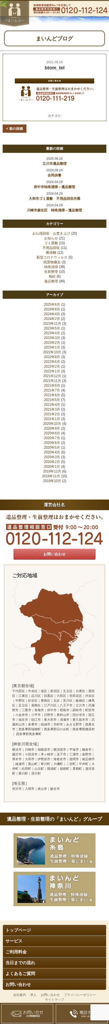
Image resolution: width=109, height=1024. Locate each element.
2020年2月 (52, 462)
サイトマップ (54, 999)
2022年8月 (52, 357)
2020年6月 (52, 443)
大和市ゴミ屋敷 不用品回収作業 (54, 199)
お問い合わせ (18, 984)
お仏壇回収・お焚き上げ (51, 233)
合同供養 (54, 175)
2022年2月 (52, 366)
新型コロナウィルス (52, 257)
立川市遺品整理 (55, 164)
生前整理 (51, 272)
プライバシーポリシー (80, 995)
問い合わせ (27, 1013)
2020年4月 (52, 452)
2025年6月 (52, 304)
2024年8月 (52, 309)
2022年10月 (52, 352)
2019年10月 (52, 481)
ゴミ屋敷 (51, 243)
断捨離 (51, 253)
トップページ (18, 930)
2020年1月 (52, 467)
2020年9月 (52, 428)
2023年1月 (52, 347)
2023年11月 (52, 324)
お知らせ (51, 238)
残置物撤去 (52, 262)
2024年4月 (52, 314)
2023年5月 (52, 328)
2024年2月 (52, 319)
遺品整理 (51, 281)
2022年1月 (52, 371)
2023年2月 (52, 343)
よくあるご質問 (20, 973)
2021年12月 (52, 376)
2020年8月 (52, 433)
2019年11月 (51, 476)
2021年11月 (52, 381)
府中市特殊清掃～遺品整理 (54, 187)
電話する (82, 1013)
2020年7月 (52, 438)
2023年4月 (52, 333)
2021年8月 (52, 386)
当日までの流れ (20, 962)
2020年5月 (52, 447)
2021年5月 (52, 400)
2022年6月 (52, 362)
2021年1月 (52, 419)
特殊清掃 (51, 267)
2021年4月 (52, 405)
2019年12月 (52, 471)
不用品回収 (51, 248)
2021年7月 (52, 390)
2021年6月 (52, 395)
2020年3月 (52, 457)
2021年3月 (52, 409)
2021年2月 (52, 414)
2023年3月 (52, 338)
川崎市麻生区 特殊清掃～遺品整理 (54, 210)
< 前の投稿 (14, 129)
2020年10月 (52, 424)
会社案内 (19, 995)
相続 (52, 276)
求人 (33, 995)
